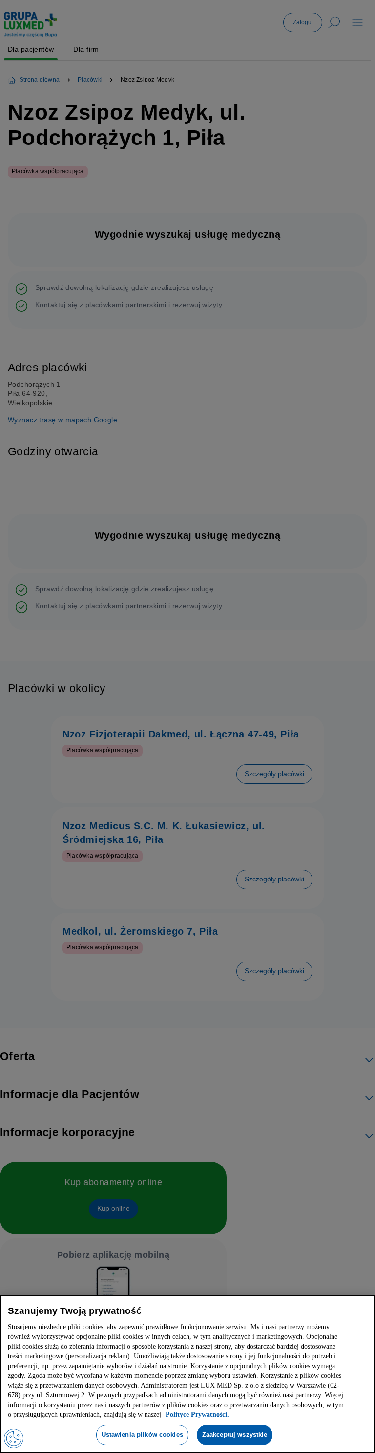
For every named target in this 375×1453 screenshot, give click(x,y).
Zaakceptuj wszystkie (236, 1434)
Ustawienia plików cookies (140, 1434)
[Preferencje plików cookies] (13, 1438)
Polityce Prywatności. (171, 1414)
